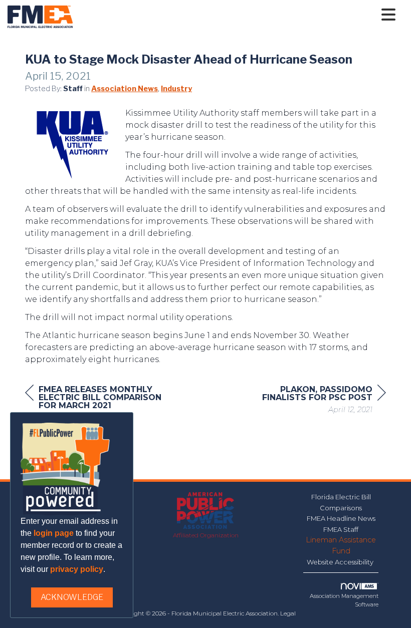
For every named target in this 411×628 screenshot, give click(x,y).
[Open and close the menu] (237, 15)
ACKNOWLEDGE (72, 597)
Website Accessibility (341, 562)
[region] (311, 401)
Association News (124, 88)
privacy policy (76, 569)
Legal (288, 613)
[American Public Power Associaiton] (206, 511)
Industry (176, 88)
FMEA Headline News (341, 518)
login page (54, 533)
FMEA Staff (340, 529)
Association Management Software (344, 600)
